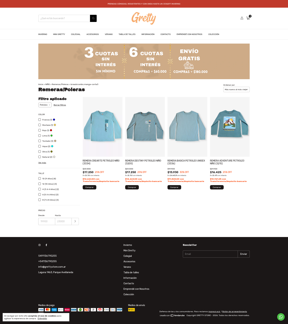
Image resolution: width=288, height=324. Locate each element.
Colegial (75, 34)
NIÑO (47, 84)
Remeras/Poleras (60, 84)
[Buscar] (93, 18)
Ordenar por (229, 85)
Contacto (165, 34)
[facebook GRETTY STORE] (46, 245)
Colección (213, 34)
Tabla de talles (127, 34)
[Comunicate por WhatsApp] (281, 317)
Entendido (42, 318)
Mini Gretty (59, 34)
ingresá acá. (214, 311)
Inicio (40, 84)
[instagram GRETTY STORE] (39, 245)
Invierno (42, 34)
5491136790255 (47, 255)
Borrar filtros (60, 105)
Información (148, 34)
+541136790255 (47, 261)
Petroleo (44, 105)
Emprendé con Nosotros (189, 34)
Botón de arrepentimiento (234, 311)
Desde (41, 215)
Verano (109, 34)
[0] (248, 18)
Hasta (58, 215)
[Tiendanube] (172, 316)
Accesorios (92, 34)
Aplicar (75, 221)
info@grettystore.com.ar (52, 266)
